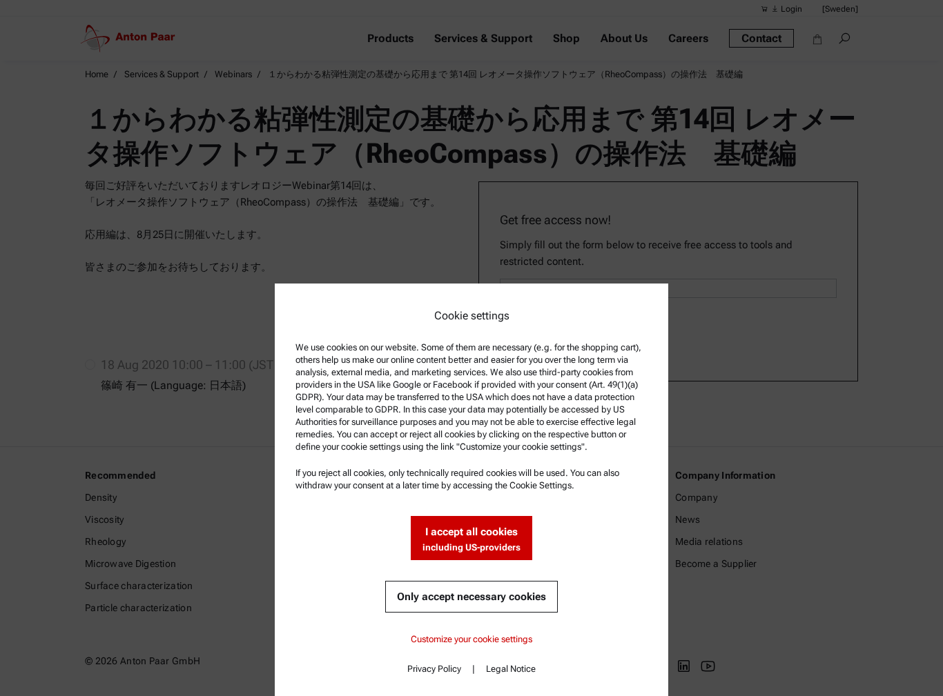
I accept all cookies (471, 539)
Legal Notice (511, 669)
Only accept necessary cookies (471, 596)
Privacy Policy (434, 669)
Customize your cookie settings (471, 639)
